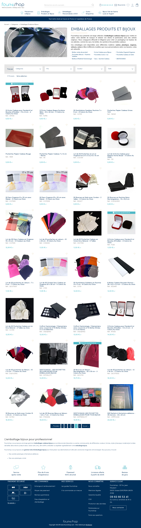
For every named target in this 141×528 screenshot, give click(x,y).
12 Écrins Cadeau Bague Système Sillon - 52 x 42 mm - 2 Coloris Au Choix (52, 112)
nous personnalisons (112, 47)
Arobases (89, 525)
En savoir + (11, 503)
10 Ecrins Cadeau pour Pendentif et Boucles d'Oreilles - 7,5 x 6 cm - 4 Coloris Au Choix (19, 112)
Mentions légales (94, 490)
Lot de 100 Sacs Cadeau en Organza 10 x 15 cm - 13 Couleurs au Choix (19, 240)
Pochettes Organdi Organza (126, 52)
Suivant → (86, 426)
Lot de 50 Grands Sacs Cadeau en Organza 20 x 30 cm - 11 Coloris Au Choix (53, 284)
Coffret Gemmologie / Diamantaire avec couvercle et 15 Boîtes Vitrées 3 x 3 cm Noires (87, 328)
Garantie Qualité (94, 495)
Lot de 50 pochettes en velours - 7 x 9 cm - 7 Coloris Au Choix (19, 283)
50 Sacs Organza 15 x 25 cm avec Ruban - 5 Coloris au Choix (18, 198)
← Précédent (55, 426)
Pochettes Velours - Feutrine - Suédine (81, 55)
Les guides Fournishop (69, 486)
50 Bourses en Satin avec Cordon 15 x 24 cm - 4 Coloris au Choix (19, 414)
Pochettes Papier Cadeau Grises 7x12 (120, 111)
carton (118, 45)
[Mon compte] (132, 5)
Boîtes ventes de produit (80, 52)
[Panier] (137, 5)
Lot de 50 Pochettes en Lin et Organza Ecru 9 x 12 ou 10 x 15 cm (86, 155)
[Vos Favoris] (128, 5)
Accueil (6, 24)
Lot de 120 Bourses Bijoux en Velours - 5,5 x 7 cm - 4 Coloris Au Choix (53, 414)
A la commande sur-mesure (71, 490)
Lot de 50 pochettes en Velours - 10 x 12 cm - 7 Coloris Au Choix (19, 370)
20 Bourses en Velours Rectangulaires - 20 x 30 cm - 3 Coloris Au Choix (85, 371)
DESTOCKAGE (121, 59)
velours (74, 47)
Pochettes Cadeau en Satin (125, 54)
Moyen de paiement (42, 490)
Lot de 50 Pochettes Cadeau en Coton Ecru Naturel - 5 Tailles (85, 240)
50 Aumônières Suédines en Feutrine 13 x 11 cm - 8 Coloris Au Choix (87, 283)
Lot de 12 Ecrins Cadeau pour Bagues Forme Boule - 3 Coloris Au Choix (120, 155)
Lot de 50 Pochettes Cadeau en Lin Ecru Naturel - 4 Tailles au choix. (19, 327)
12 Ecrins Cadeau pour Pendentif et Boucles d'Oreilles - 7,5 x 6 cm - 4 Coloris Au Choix (120, 328)
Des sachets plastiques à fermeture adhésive (23, 454)
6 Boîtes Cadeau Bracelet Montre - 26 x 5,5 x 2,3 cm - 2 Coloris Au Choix (121, 283)
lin (85, 47)
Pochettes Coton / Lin (101, 54)
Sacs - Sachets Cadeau (101, 59)
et (83, 47)
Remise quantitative (42, 495)
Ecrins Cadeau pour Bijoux (102, 52)
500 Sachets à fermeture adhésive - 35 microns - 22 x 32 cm (121, 414)
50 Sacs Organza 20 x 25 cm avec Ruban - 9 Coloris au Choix (53, 198)
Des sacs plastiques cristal (17, 458)
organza (133, 45)
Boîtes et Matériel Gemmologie (82, 59)
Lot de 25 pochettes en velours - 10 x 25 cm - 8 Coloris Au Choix (53, 240)
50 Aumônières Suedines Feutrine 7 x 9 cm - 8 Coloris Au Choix (87, 111)
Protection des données (97, 504)
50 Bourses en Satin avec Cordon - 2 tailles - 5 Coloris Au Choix (87, 198)
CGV (90, 499)
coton (79, 47)
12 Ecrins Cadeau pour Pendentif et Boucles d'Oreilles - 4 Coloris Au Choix (120, 241)
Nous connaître (93, 486)
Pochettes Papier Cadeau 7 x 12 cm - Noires (53, 155)
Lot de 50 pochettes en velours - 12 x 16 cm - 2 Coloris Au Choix (120, 370)
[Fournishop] (13, 5)
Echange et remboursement (45, 486)
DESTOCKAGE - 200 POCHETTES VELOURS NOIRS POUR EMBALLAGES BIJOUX (52, 371)
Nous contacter (118, 508)
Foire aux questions (95, 515)
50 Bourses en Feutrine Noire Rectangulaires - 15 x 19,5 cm (118, 198)
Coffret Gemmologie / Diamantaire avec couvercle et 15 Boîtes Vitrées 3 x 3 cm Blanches (53, 328)
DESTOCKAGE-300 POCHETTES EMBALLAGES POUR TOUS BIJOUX (86, 414)
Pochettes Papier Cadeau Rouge (18, 154)
